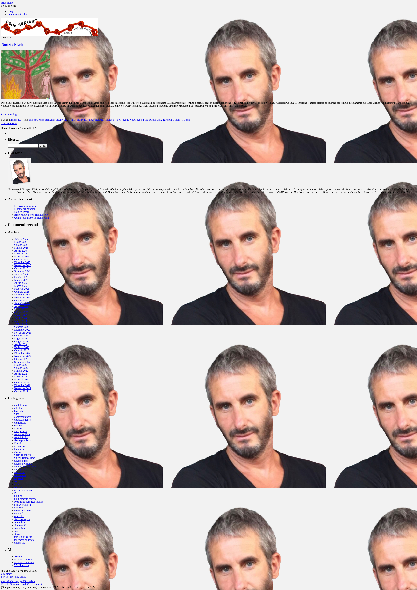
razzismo (18, 507)
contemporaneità (22, 416)
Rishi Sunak (155, 119)
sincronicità (20, 525)
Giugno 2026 (21, 244)
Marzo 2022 (20, 376)
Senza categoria (22, 519)
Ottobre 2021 (21, 391)
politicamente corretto (25, 498)
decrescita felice (22, 419)
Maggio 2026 (21, 247)
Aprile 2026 (20, 250)
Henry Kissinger (85, 119)
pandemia (19, 487)
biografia (18, 411)
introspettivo (20, 469)
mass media (20, 475)
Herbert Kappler (103, 119)
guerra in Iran (21, 460)
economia (19, 425)
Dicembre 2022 (22, 353)
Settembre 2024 (22, 303)
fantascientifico (22, 434)
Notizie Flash (12, 44)
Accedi (18, 556)
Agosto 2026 (21, 239)
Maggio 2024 (21, 315)
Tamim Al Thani (181, 119)
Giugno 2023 (21, 341)
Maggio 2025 (21, 280)
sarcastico (16, 119)
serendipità (19, 522)
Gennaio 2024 (21, 326)
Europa (18, 428)
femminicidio (21, 437)
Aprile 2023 (20, 344)
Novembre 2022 (22, 356)
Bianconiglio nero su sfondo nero (31, 214)
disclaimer (6, 573)
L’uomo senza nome (24, 208)
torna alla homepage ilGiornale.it (18, 581)
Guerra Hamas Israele (25, 457)
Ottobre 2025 (21, 268)
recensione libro (22, 510)
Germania (19, 449)
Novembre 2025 (22, 265)
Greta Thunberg (22, 454)
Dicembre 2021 (22, 385)
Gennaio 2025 (21, 291)
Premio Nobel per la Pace (135, 119)
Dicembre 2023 (22, 329)
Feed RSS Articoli (10, 584)
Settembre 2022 (22, 362)
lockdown (19, 472)
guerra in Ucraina (23, 463)
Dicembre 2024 (22, 294)
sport (16, 531)
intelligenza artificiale (25, 466)
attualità (18, 408)
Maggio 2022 (21, 370)
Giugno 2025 (21, 277)
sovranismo (20, 528)
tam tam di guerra (23, 536)
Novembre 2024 (22, 297)
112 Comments (9, 123)
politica (18, 495)
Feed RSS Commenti (32, 584)
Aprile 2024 (20, 318)
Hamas (72, 119)
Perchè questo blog (17, 14)
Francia (18, 443)
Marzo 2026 (20, 253)
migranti (18, 478)
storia (17, 534)
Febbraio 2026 (21, 256)
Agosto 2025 (21, 274)
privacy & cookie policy (13, 576)
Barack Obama (36, 119)
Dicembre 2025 (22, 262)
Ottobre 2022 (21, 359)
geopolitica (20, 446)
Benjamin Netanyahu (56, 119)
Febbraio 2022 (21, 379)
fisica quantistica (22, 440)
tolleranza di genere (24, 539)
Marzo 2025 (20, 285)
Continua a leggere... (12, 114)
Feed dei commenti (24, 562)
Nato (16, 481)
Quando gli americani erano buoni (31, 217)
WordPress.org (21, 565)
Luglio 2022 (20, 365)
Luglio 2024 (20, 309)
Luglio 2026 (20, 241)
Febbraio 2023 (21, 347)
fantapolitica (20, 431)
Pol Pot (116, 119)
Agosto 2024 (21, 306)
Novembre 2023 (22, 332)
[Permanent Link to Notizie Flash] (25, 97)
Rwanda (167, 119)
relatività (18, 513)
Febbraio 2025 (21, 288)
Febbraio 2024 (21, 323)
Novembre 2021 (22, 388)
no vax (17, 484)
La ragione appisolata (25, 206)
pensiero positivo (23, 490)
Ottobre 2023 (21, 335)
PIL (16, 493)
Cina (16, 413)
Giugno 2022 (21, 367)
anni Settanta (21, 405)
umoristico (19, 542)
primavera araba (22, 504)
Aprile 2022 (20, 373)
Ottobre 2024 (21, 300)
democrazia (20, 422)
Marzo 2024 (20, 321)
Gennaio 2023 (21, 350)
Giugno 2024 (21, 312)
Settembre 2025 (22, 271)
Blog (10, 11)
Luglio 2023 (20, 338)
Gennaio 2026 (21, 259)
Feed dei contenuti (23, 559)
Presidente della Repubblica (28, 501)
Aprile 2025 (20, 282)
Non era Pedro (21, 211)
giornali (18, 452)
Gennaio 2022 (21, 382)
